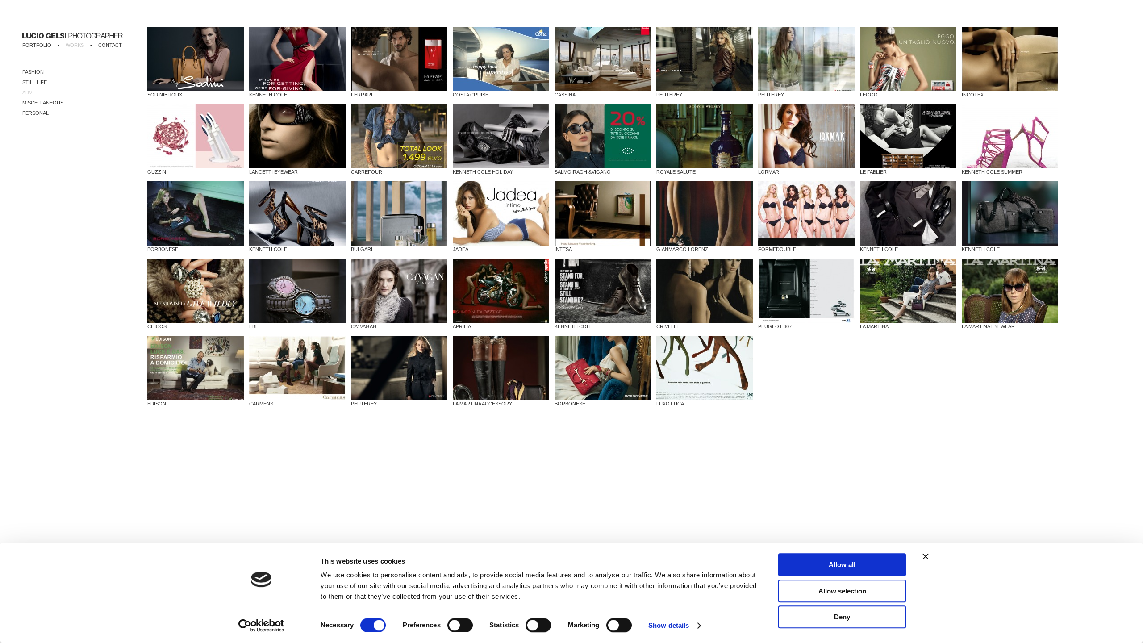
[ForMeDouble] (806, 213)
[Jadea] (501, 213)
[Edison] (195, 368)
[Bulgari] (399, 213)
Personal (35, 113)
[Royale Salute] (704, 136)
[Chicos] (195, 291)
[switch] (460, 625)
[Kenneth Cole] (297, 59)
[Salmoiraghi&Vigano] (603, 136)
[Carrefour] (399, 136)
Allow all (842, 564)
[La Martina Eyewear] (1010, 291)
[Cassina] (603, 59)
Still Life (34, 82)
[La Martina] (908, 291)
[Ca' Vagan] (399, 291)
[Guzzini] (195, 136)
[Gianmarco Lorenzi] (704, 213)
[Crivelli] (704, 291)
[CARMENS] (297, 368)
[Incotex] (1010, 59)
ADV (27, 92)
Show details (668, 625)
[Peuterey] (704, 59)
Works (75, 45)
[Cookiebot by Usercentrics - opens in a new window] (261, 625)
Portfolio (36, 45)
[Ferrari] (399, 59)
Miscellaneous (42, 102)
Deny (842, 617)
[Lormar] (806, 136)
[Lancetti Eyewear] (297, 136)
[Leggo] (908, 59)
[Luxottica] (704, 368)
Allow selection (842, 591)
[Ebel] (297, 291)
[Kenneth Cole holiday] (501, 136)
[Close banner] (925, 556)
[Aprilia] (501, 291)
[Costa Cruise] (501, 59)
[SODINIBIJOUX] (195, 59)
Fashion (33, 72)
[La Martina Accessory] (501, 368)
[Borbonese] (195, 213)
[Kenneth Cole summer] (1010, 136)
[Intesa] (603, 213)
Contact (110, 45)
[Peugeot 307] (806, 291)
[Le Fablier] (908, 136)
